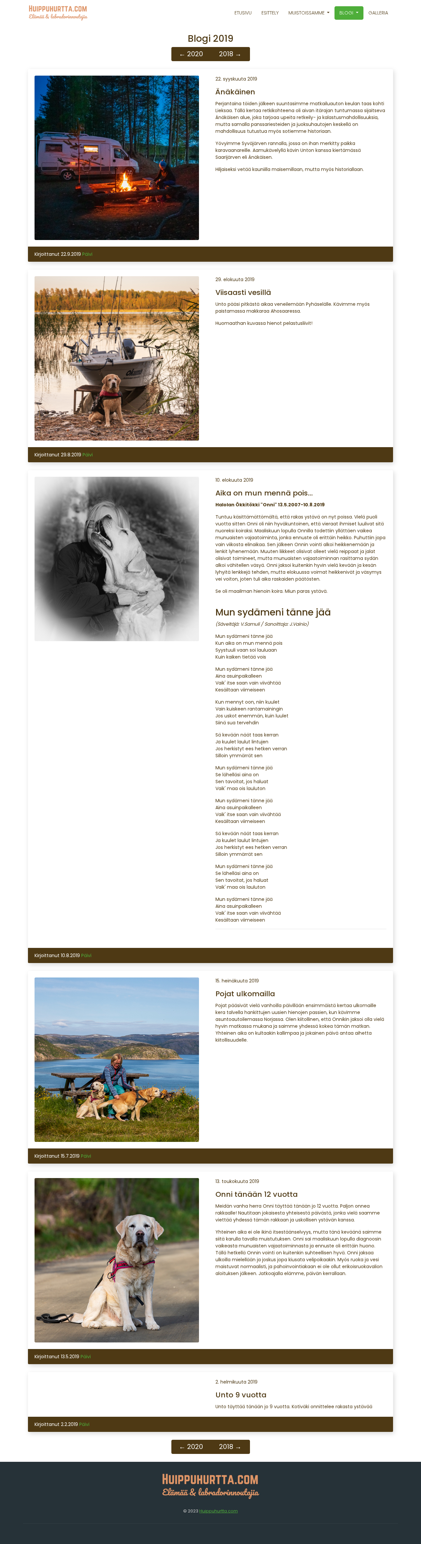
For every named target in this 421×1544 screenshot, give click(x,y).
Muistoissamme (307, 13)
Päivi (87, 254)
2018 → (230, 54)
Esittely (270, 13)
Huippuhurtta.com (218, 1511)
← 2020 (191, 54)
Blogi (347, 13)
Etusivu (243, 13)
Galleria (378, 13)
